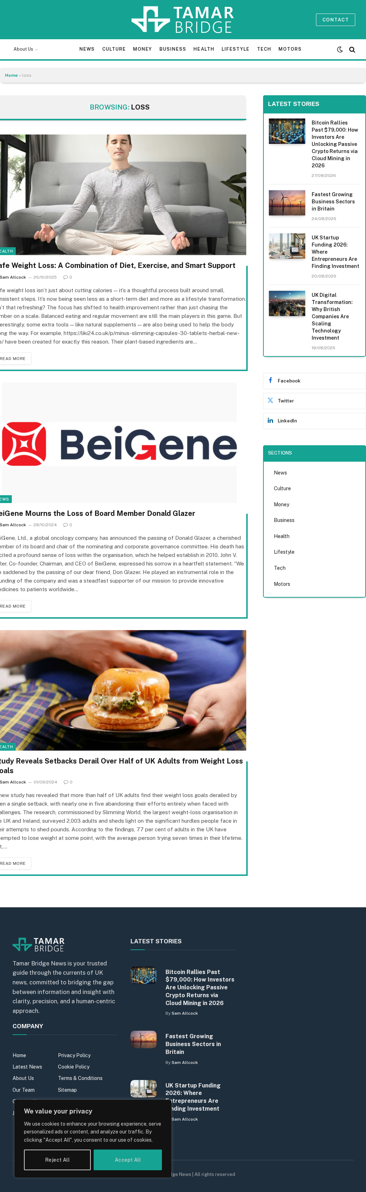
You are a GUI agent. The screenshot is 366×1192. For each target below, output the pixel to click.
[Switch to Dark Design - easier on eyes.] (340, 49)
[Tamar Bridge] (183, 19)
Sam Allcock (185, 1013)
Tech (264, 49)
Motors (290, 49)
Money (142, 49)
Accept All (128, 1160)
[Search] (351, 49)
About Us (23, 49)
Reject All (57, 1160)
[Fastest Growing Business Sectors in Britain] (287, 202)
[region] (93, 1139)
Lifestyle (235, 49)
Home (11, 75)
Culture (114, 49)
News (87, 49)
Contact (335, 19)
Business (172, 49)
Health (203, 49)
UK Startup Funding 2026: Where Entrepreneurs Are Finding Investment (335, 252)
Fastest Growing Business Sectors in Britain (333, 202)
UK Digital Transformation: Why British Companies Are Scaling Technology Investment (332, 316)
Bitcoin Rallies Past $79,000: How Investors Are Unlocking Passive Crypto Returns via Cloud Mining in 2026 (335, 144)
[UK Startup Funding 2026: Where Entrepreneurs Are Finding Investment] (287, 246)
